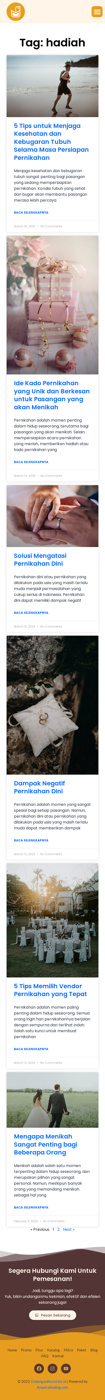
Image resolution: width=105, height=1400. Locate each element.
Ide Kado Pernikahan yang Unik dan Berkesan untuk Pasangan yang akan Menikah (52, 395)
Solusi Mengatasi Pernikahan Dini (40, 559)
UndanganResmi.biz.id (48, 1381)
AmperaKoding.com (52, 1387)
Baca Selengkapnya (31, 212)
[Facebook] (39, 1368)
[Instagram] (52, 1368)
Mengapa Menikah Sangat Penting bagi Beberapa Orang (45, 1144)
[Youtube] (66, 1368)
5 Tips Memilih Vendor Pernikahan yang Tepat (50, 990)
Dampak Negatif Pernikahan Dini (39, 787)
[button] (97, 11)
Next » (68, 1229)
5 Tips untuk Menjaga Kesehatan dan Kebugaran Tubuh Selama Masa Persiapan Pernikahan (51, 142)
